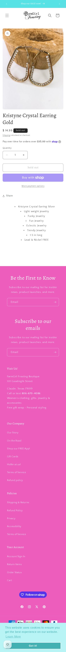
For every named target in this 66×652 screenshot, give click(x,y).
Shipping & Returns (18, 502)
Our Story (12, 432)
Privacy (11, 518)
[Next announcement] (59, 4)
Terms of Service (16, 472)
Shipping (6, 135)
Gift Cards (12, 456)
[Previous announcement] (6, 4)
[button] (7, 15)
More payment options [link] (33, 186)
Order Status (14, 572)
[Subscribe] (55, 302)
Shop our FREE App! (18, 448)
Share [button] (9, 195)
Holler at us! (14, 464)
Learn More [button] (13, 636)
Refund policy (15, 480)
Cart (9, 580)
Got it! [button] (33, 645)
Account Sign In (16, 556)
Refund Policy (15, 510)
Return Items (14, 564)
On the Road (14, 440)
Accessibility (14, 526)
